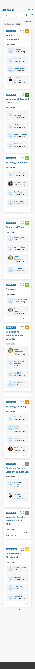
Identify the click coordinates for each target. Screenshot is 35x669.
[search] (14, 15)
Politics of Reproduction (13, 37)
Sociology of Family (16, 406)
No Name (11, 289)
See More (25, 209)
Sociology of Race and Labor (17, 100)
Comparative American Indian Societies (14, 335)
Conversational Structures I (13, 555)
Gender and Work (15, 227)
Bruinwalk (8, 10)
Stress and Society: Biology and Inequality (17, 470)
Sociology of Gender (16, 162)
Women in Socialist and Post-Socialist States (15, 520)
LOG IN (30, 10)
